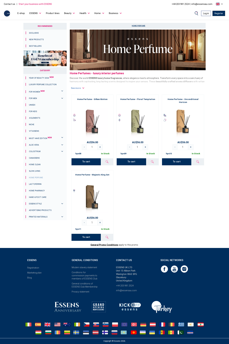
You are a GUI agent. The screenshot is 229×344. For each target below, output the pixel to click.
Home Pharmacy (37, 191)
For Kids (33, 111)
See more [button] (76, 88)
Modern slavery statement (84, 267)
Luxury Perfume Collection (43, 84)
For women (37, 92)
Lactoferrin (35, 184)
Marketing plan (34, 272)
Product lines (53, 13)
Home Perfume (36, 178)
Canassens (34, 158)
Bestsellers (35, 46)
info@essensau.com (201, 4)
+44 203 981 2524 (180, 4)
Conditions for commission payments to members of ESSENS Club (84, 275)
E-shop (21, 13)
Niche (31, 124)
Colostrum (35, 151)
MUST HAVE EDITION (40, 138)
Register (219, 13)
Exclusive (34, 33)
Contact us (9, 4)
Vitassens (34, 131)
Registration (33, 267)
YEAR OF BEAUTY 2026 (41, 78)
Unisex (32, 105)
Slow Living (34, 171)
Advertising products (40, 210)
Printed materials (38, 217)
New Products (36, 39)
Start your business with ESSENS (35, 4)
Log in (206, 13)
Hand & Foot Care (37, 197)
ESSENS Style (35, 204)
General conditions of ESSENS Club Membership (85, 285)
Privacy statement (80, 291)
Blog (29, 277)
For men (33, 98)
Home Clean (35, 164)
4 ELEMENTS (34, 118)
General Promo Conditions (104, 245)
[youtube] (174, 268)
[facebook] (164, 268)
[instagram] (184, 268)
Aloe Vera (34, 145)
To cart (86, 161)
